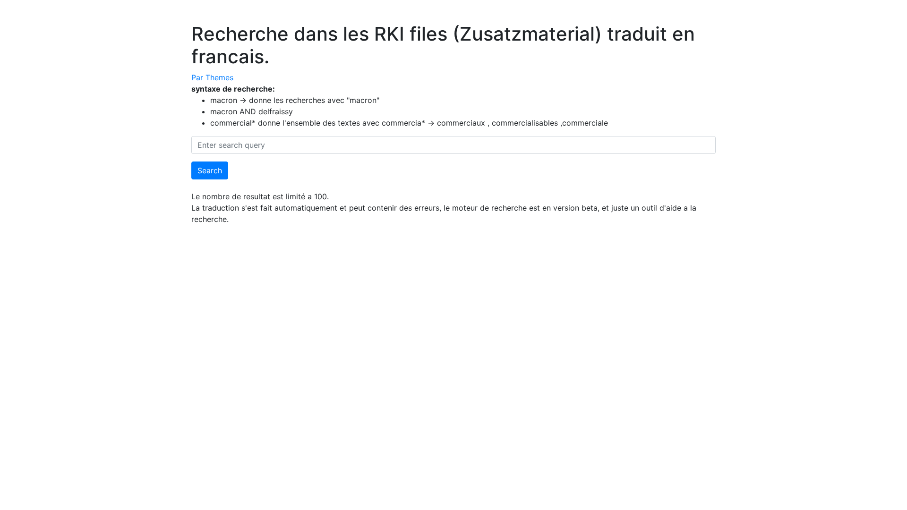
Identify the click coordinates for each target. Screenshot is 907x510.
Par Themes (212, 77)
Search (209, 170)
